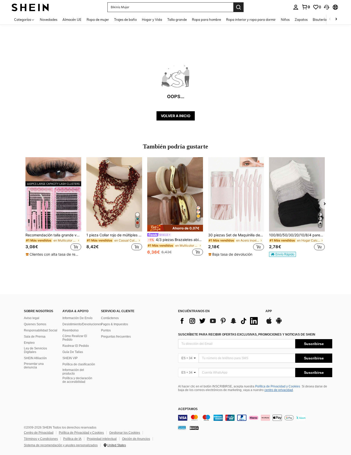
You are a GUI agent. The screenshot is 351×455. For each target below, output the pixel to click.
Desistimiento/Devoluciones (81, 324)
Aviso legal (31, 318)
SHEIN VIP (70, 358)
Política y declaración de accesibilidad (77, 380)
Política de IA (72, 439)
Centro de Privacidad (38, 432)
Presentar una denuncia (34, 365)
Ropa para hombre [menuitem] (206, 19)
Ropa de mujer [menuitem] (98, 19)
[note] (53, 254)
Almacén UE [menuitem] (71, 19)
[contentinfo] (255, 418)
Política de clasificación (78, 364)
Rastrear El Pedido (75, 346)
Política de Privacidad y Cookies (277, 386)
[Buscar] (238, 7)
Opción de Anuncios (136, 439)
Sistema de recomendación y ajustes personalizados (61, 445)
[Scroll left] (330, 19)
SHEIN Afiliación (35, 358)
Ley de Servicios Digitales (35, 350)
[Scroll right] (336, 19)
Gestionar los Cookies (124, 432)
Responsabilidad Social (40, 330)
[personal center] (296, 7)
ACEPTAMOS (188, 409)
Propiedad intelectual (102, 439)
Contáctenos (110, 318)
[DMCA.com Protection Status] (194, 428)
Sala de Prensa (34, 336)
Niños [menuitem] (285, 19)
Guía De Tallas (72, 352)
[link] (305, 7)
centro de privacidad (278, 390)
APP (268, 311)
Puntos (106, 330)
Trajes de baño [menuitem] (125, 19)
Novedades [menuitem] (48, 19)
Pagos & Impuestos (114, 324)
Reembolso (70, 330)
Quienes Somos (35, 324)
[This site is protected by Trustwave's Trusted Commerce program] (182, 428)
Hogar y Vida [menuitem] (152, 19)
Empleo (29, 343)
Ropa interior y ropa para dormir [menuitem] (251, 19)
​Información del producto (73, 371)
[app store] (269, 323)
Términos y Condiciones (41, 439)
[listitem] (53, 207)
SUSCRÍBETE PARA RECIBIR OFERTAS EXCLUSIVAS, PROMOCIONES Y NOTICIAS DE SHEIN (246, 334)
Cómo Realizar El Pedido (74, 337)
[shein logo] (30, 7)
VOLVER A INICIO (175, 116)
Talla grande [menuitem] (177, 19)
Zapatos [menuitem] (301, 19)
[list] (219, 321)
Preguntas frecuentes (116, 336)
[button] (327, 7)
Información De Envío (77, 318)
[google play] (278, 323)
